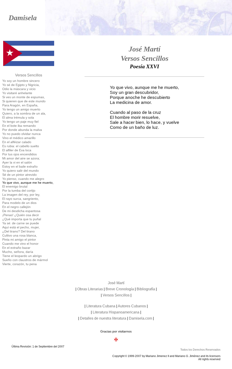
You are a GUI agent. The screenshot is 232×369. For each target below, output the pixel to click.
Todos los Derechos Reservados (200, 349)
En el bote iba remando (19, 125)
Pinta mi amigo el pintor (19, 239)
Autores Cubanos (132, 306)
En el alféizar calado (16, 142)
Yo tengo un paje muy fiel (20, 121)
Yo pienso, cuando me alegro (23, 179)
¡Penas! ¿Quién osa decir (20, 215)
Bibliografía (146, 289)
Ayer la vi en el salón (17, 162)
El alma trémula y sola (18, 117)
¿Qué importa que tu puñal (21, 219)
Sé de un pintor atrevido (19, 174)
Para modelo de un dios (19, 203)
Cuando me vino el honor (20, 243)
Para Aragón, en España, (20, 105)
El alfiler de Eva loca (16, 150)
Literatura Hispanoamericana (116, 312)
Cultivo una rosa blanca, (19, 235)
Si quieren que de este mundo (24, 101)
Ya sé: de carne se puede (20, 223)
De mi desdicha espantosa (21, 211)
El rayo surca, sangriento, (20, 198)
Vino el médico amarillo (19, 138)
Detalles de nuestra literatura (103, 318)
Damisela (23, 18)
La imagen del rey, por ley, (21, 194)
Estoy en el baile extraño (20, 166)
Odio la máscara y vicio (19, 89)
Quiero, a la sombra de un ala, (24, 113)
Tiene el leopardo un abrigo (22, 256)
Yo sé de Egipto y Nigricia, (21, 85)
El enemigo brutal (14, 186)
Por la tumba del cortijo (18, 190)
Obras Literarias (90, 289)
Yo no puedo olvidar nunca (21, 134)
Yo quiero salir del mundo (20, 170)
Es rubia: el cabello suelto (20, 146)
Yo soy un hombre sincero (21, 81)
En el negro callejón (16, 207)
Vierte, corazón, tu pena (19, 264)
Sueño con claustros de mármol (25, 260)
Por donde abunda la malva (22, 130)
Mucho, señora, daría (17, 252)
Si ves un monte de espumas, (23, 97)
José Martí (144, 49)
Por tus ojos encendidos (19, 154)
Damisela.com (140, 318)
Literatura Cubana (100, 306)
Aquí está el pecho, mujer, (21, 227)
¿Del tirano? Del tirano (18, 231)
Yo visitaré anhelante (17, 93)
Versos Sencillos (28, 75)
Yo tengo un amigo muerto (21, 109)
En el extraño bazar (16, 247)
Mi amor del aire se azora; (21, 158)
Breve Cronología (120, 289)
